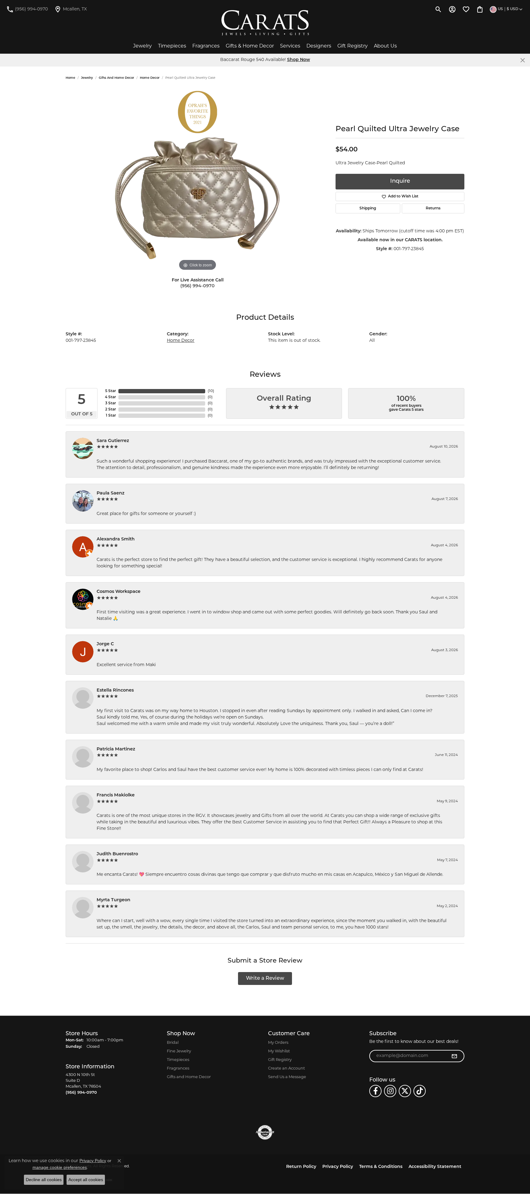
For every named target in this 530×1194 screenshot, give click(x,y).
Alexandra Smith (116, 539)
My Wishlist (279, 1051)
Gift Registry (352, 46)
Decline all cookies (44, 1179)
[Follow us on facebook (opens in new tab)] (375, 1091)
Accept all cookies (85, 1179)
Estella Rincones (115, 690)
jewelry (87, 78)
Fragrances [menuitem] (178, 1068)
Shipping (367, 208)
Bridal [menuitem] (173, 1043)
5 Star (110, 391)
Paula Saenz (111, 493)
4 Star (110, 397)
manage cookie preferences (60, 1167)
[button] (438, 9)
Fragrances (206, 46)
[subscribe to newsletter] (454, 1056)
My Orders (278, 1043)
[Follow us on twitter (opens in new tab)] (405, 1091)
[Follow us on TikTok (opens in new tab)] (419, 1091)
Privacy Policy (337, 1167)
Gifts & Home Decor (250, 46)
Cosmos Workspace (118, 591)
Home (70, 78)
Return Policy (301, 1167)
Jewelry (142, 46)
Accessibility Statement (435, 1167)
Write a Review (265, 978)
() (211, 391)
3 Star (110, 403)
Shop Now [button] (298, 60)
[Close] (522, 60)
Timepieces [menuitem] (178, 1060)
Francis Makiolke (116, 795)
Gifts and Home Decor (116, 78)
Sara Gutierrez (113, 441)
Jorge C (105, 644)
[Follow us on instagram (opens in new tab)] (390, 1091)
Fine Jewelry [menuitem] (179, 1051)
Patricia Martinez (116, 749)
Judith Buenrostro (117, 854)
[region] (198, 180)
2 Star (110, 409)
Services (290, 46)
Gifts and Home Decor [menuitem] (189, 1077)
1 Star (111, 416)
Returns (433, 208)
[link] (27, 9)
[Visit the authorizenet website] (265, 1132)
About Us (385, 46)
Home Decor (149, 78)
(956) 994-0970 (197, 286)
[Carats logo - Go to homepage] (265, 23)
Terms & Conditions (380, 1167)
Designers (318, 46)
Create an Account (286, 1068)
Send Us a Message (287, 1077)
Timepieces (172, 46)
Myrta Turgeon (113, 900)
